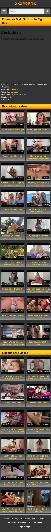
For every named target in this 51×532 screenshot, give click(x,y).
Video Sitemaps (35, 522)
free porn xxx (12, 92)
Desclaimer (25, 518)
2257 (34, 518)
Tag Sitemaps (24, 526)
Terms (6, 518)
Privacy (15, 518)
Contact (42, 518)
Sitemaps (22, 522)
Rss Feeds (11, 522)
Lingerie (14, 89)
